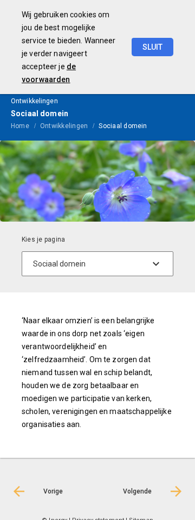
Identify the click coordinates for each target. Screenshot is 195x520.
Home (20, 126)
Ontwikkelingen (64, 126)
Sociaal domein (123, 126)
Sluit (152, 47)
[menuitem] (25, 125)
